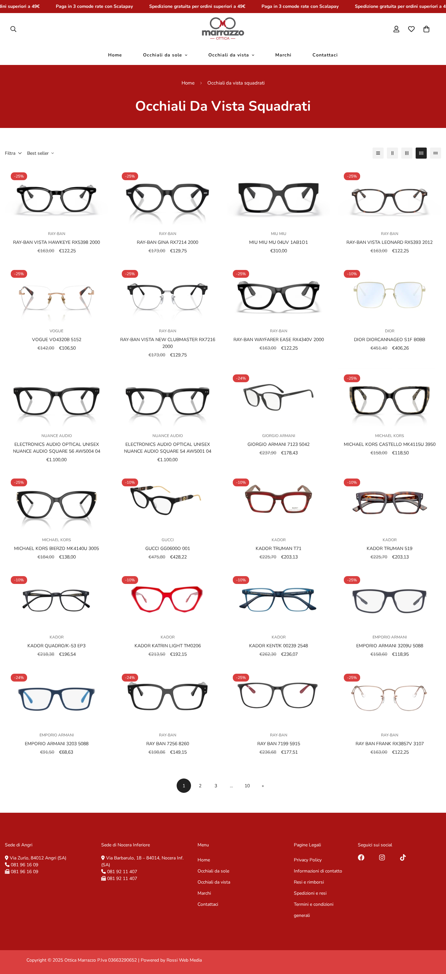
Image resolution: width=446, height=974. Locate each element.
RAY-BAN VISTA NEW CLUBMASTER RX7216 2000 (167, 343)
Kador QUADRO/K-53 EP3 (56, 646)
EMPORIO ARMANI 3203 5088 (56, 744)
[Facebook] (361, 857)
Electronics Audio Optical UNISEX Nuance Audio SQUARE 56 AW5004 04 (56, 447)
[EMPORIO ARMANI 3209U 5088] (389, 599)
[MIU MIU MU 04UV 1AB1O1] (278, 195)
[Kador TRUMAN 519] (389, 502)
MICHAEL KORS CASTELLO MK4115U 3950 (390, 444)
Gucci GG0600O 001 (167, 548)
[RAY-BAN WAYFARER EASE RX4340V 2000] (278, 293)
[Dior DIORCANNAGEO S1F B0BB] (389, 293)
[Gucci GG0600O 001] (167, 502)
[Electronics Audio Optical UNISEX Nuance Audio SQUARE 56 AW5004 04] (56, 398)
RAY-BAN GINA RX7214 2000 (167, 242)
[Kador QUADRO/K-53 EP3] (56, 599)
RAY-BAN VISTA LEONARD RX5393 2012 (389, 242)
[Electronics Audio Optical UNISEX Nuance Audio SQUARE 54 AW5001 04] (167, 398)
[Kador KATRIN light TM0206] (167, 599)
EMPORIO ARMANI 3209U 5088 (389, 646)
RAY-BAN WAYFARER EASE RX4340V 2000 (278, 340)
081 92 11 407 (122, 871)
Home (115, 55)
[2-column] (392, 153)
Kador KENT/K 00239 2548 (278, 646)
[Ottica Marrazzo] (223, 29)
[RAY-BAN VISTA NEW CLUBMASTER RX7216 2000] (167, 293)
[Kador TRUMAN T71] (278, 502)
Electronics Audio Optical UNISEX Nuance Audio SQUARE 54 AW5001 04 (167, 447)
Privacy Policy (308, 859)
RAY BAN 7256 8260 (167, 744)
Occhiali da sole (162, 55)
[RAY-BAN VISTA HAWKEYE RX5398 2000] (56, 195)
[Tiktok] (403, 857)
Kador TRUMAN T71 (278, 548)
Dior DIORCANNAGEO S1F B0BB (389, 340)
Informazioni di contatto (318, 871)
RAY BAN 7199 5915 (278, 744)
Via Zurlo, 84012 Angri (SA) (38, 858)
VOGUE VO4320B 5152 (56, 340)
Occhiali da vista (228, 55)
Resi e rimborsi (309, 882)
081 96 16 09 (24, 864)
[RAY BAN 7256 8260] (167, 697)
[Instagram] (382, 857)
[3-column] (406, 153)
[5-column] (435, 153)
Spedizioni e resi (310, 893)
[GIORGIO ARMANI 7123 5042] (278, 398)
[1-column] (378, 153)
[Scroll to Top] (433, 938)
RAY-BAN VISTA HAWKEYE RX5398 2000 (56, 242)
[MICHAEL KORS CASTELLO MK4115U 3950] (389, 398)
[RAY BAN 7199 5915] (278, 697)
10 (247, 785)
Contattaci (325, 55)
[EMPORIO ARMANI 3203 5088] (56, 697)
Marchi (283, 55)
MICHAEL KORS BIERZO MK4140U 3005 (56, 548)
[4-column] (421, 153)
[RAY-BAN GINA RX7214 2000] (167, 195)
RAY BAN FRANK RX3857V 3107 (390, 744)
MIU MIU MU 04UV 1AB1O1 (278, 242)
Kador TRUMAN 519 (389, 548)
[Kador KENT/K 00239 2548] (278, 599)
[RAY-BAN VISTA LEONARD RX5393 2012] (389, 195)
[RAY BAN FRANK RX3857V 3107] (389, 697)
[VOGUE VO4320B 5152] (56, 293)
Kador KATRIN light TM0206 (168, 646)
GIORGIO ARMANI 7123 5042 (278, 444)
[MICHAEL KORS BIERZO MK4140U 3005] (56, 502)
